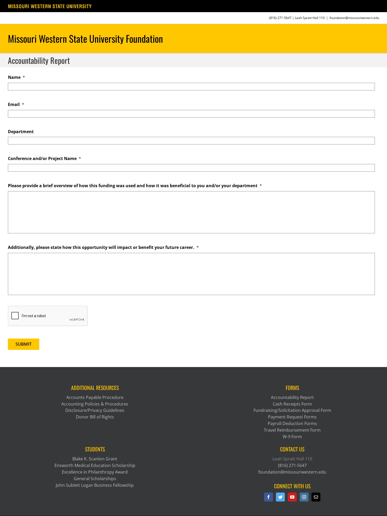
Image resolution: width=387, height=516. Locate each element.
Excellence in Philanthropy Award (95, 472)
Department (21, 131)
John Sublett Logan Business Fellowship (95, 485)
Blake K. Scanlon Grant (94, 459)
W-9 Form (292, 437)
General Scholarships (95, 478)
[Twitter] (280, 497)
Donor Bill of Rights (95, 417)
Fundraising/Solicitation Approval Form (292, 410)
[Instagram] (304, 497)
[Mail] (315, 497)
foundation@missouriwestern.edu (354, 18)
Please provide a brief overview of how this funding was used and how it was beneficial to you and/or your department (135, 186)
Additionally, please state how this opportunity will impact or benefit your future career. (103, 247)
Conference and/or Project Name (44, 158)
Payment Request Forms (292, 417)
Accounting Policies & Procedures (94, 404)
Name (16, 77)
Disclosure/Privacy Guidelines (94, 410)
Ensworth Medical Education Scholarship (94, 465)
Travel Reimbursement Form (292, 430)
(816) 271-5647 (280, 18)
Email (16, 104)
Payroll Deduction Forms (292, 423)
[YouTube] (292, 497)
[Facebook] (268, 497)
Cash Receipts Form (292, 404)
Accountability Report (292, 397)
